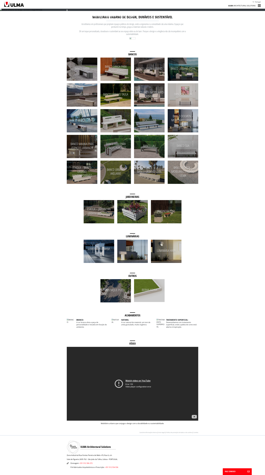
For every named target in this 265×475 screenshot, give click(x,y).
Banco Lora (149, 120)
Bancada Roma (183, 94)
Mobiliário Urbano (80, 16)
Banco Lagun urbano (149, 68)
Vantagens (97, 16)
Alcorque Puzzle (116, 290)
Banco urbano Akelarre (116, 171)
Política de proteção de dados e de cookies (179, 432)
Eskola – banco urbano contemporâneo (82, 171)
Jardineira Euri (166, 211)
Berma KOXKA (149, 290)
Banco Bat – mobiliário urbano (149, 94)
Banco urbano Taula (115, 94)
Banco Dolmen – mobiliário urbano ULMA (183, 120)
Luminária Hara (166, 250)
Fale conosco (230, 471)
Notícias (122, 16)
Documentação (110, 16)
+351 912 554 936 (111, 467)
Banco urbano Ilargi (82, 120)
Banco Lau (149, 146)
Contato (131, 16)
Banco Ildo (82, 94)
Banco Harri (82, 68)
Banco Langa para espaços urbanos (116, 68)
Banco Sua (183, 146)
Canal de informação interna (148, 432)
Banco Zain (115, 120)
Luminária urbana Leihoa (99, 250)
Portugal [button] (258, 2)
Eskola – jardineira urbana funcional (99, 211)
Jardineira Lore (132, 211)
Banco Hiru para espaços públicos (115, 146)
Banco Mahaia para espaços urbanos (82, 146)
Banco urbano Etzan (183, 68)
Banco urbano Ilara (149, 171)
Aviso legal (161, 432)
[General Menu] (258, 5)
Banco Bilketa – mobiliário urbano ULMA (183, 171)
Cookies (195, 432)
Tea (132, 250)
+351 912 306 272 (86, 463)
